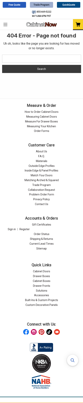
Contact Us (41, 204)
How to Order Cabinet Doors (41, 111)
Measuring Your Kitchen (41, 126)
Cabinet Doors (41, 271)
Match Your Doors (42, 175)
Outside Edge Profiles (42, 165)
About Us (41, 151)
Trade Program (41, 4)
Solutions (41, 290)
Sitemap (41, 248)
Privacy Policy (41, 199)
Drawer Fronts (41, 285)
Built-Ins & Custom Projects (41, 300)
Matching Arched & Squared (42, 180)
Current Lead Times (42, 243)
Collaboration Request (41, 189)
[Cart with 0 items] (78, 24)
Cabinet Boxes (41, 281)
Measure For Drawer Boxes (41, 121)
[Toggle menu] (5, 24)
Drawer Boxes (41, 276)
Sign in (12, 229)
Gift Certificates (41, 224)
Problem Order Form (41, 194)
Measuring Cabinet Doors (41, 116)
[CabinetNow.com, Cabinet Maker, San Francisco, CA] (41, 347)
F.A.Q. (41, 156)
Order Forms (41, 130)
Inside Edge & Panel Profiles (41, 170)
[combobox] (41, 59)
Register (24, 229)
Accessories (41, 295)
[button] (72, 360)
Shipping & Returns (41, 238)
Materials (41, 161)
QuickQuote (68, 4)
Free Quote (14, 4)
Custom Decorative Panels (41, 304)
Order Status (41, 234)
